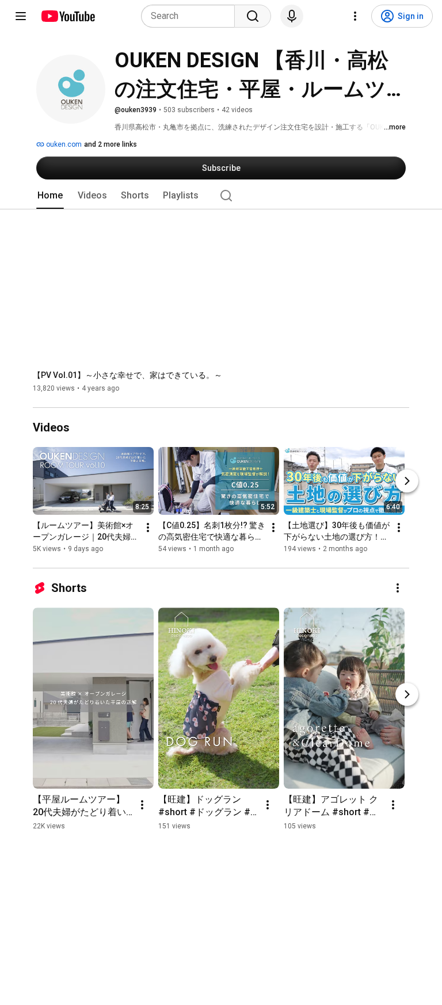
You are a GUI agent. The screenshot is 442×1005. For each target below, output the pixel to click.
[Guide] (21, 16)
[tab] (50, 195)
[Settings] (355, 16)
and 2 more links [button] (110, 144)
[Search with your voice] (291, 16)
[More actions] (147, 527)
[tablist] (221, 195)
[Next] (406, 480)
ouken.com (63, 144)
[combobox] (191, 16)
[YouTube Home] (67, 16)
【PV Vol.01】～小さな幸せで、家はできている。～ (127, 375)
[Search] (252, 16)
